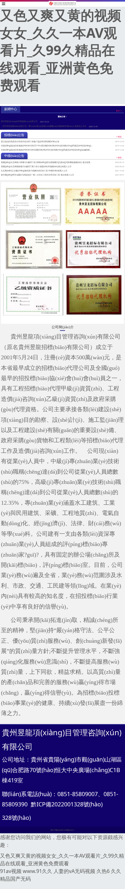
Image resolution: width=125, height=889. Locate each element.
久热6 (103, 871)
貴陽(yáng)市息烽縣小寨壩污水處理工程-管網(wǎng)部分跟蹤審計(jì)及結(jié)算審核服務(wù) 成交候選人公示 (48, 162)
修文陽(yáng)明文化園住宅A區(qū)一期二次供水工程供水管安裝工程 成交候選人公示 (37, 174)
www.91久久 (37, 871)
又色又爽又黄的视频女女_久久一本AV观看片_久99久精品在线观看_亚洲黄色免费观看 (60, 50)
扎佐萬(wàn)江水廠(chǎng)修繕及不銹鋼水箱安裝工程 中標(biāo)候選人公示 (34, 170)
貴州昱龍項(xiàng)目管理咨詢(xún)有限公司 (19, 121)
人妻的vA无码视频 (74, 871)
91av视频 (10, 871)
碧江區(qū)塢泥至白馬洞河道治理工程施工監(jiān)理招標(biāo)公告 (30, 141)
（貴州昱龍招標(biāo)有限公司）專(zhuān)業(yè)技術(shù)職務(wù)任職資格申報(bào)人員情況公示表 (43, 126)
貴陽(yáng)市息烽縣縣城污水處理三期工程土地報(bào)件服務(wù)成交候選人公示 (36, 166)
